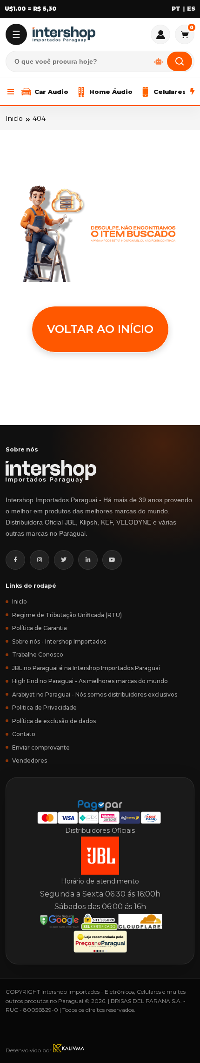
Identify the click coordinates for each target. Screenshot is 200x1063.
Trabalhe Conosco (37, 654)
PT (176, 9)
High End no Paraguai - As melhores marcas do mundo (90, 681)
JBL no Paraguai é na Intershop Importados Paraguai (86, 667)
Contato (23, 734)
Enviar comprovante (41, 747)
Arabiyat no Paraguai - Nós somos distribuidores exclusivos (94, 694)
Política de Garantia (39, 628)
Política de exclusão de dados (54, 721)
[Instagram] (39, 560)
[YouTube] (112, 560)
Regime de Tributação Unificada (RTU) (67, 614)
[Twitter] (63, 560)
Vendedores (29, 760)
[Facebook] (15, 560)
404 (39, 118)
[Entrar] (160, 34)
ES (191, 9)
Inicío (14, 118)
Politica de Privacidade (44, 707)
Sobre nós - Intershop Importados (59, 641)
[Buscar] (179, 61)
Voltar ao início (100, 329)
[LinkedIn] (88, 560)
